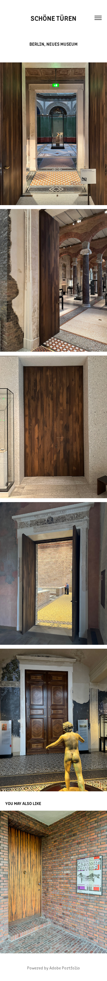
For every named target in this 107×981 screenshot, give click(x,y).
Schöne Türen (53, 18)
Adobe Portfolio (64, 968)
